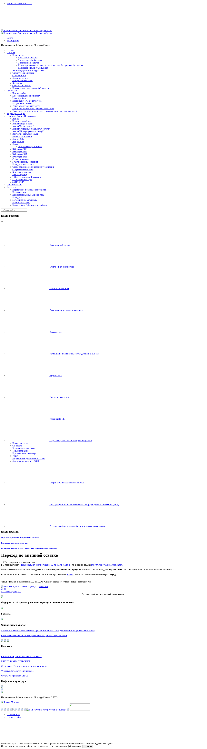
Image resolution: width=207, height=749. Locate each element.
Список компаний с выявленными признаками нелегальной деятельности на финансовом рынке (47, 630)
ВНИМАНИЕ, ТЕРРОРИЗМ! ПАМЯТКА (21, 656)
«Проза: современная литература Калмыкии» (20, 537)
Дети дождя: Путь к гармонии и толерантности (24, 666)
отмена (70, 574)
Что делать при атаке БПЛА (14, 675)
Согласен (88, 746)
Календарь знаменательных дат (14, 543)
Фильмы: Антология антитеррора (17, 671)
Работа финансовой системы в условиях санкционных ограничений (34, 635)
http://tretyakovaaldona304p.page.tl (107, 565)
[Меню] (2, 221)
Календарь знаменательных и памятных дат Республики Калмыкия (29, 548)
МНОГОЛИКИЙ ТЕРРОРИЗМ (16, 661)
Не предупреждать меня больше (20, 562)
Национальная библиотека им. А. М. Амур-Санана (45, 565)
